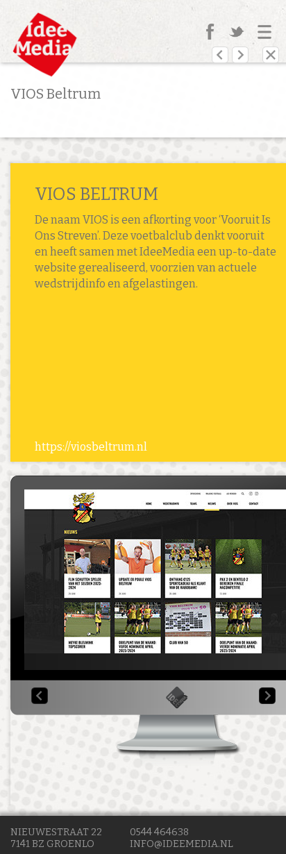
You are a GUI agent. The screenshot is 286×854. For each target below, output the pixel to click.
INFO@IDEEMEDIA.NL (181, 844)
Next (267, 695)
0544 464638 (159, 832)
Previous (39, 695)
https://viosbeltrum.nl (91, 446)
